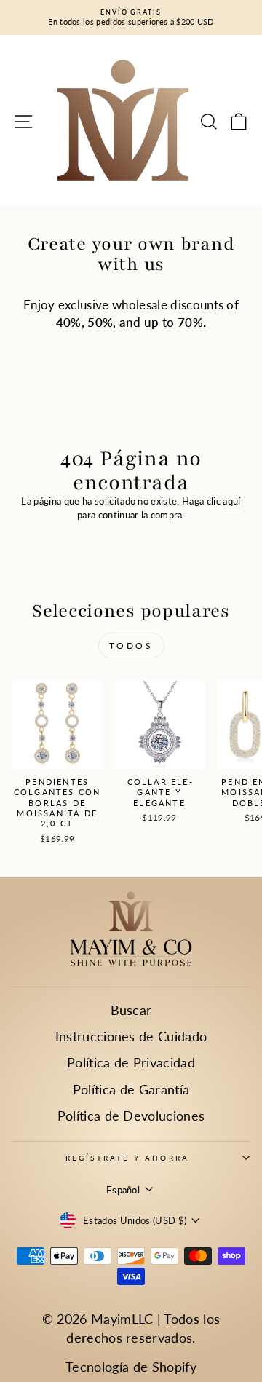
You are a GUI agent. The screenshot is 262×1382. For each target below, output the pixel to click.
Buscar (131, 1010)
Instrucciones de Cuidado (131, 1036)
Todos (131, 645)
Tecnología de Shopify (131, 1367)
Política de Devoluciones (131, 1115)
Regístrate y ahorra (127, 1157)
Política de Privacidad (131, 1062)
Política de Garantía (131, 1089)
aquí (231, 501)
